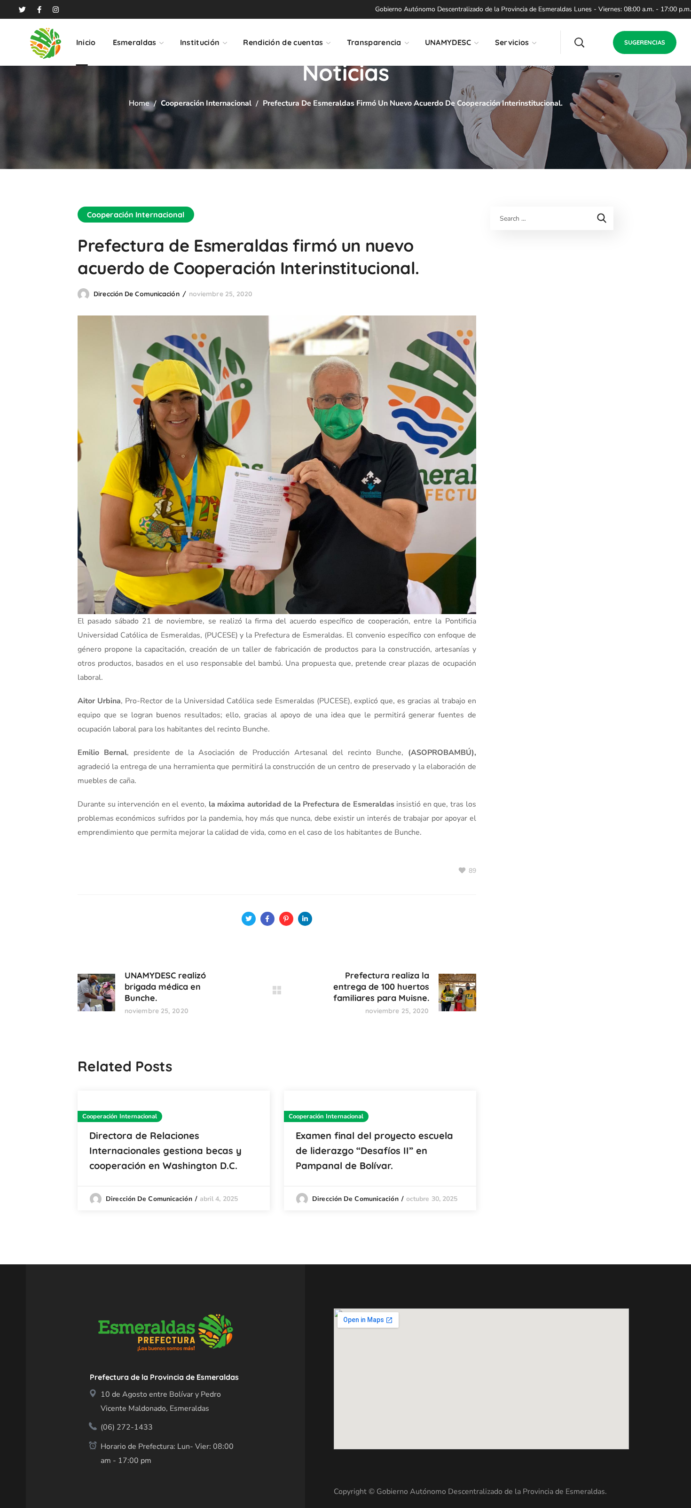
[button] (579, 42)
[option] (174, 1150)
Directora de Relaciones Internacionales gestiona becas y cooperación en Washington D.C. (165, 1150)
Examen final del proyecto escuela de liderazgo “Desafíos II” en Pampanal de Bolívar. (374, 1150)
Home (139, 103)
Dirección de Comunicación (137, 294)
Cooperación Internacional (206, 103)
